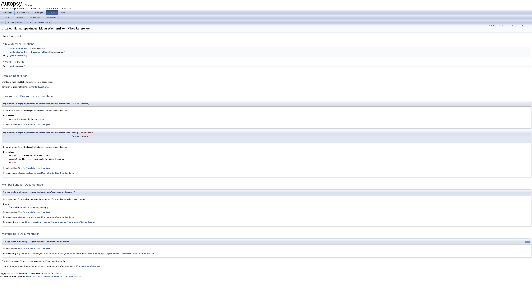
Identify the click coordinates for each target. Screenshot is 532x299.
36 (19, 124)
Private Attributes (512, 26)
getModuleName (17, 55)
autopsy (20, 22)
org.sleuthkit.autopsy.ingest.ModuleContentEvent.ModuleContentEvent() (119, 253)
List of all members (525, 26)
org (3, 22)
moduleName (42, 52)
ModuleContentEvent (42, 22)
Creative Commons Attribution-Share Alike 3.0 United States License (52, 276)
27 (17, 87)
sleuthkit (10, 22)
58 (19, 212)
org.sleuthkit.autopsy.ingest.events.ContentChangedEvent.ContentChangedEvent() (56, 222)
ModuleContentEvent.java (36, 87)
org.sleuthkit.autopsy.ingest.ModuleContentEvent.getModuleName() (49, 253)
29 (19, 248)
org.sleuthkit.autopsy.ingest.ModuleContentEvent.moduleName (44, 173)
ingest (29, 22)
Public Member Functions (497, 26)
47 (19, 168)
